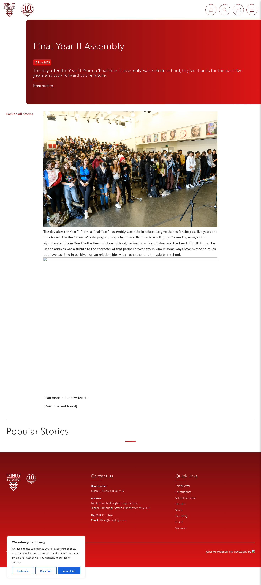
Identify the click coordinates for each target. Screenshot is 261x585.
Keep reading (43, 85)
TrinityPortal (182, 486)
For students (183, 492)
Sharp (179, 510)
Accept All (69, 571)
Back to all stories (19, 113)
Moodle (180, 504)
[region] (46, 557)
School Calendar (185, 498)
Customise (23, 571)
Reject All (46, 571)
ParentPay (181, 516)
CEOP (179, 522)
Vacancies (181, 528)
